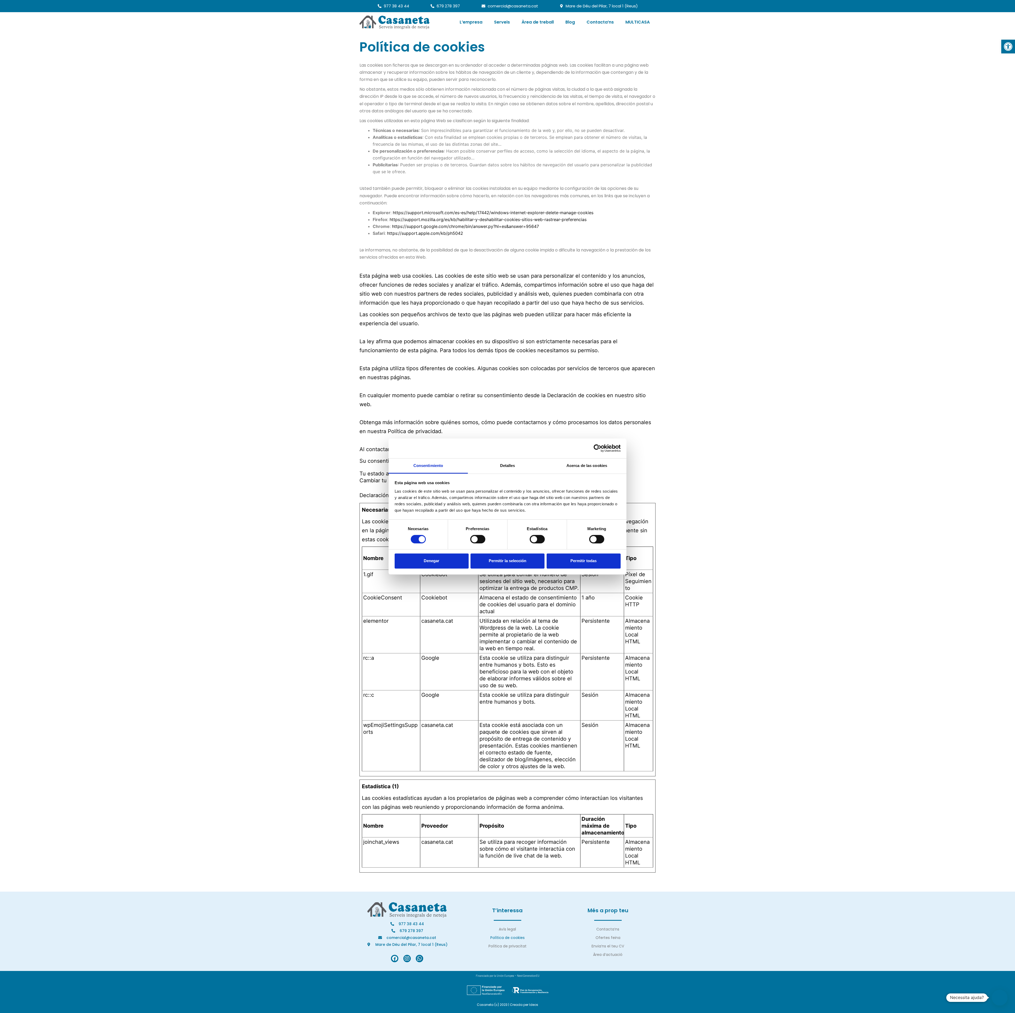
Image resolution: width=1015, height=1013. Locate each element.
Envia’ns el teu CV (608, 946)
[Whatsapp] (419, 958)
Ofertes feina (608, 937)
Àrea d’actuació (607, 954)
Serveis (502, 22)
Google (430, 658)
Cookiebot (434, 597)
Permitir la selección (507, 560)
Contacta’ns (600, 22)
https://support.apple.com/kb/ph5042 (425, 233)
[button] (1008, 46)
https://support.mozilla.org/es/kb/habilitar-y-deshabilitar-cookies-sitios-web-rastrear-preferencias (488, 219)
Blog (570, 22)
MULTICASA (637, 22)
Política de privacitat (507, 946)
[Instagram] (407, 958)
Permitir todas (583, 560)
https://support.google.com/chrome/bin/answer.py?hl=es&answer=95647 (465, 226)
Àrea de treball (538, 22)
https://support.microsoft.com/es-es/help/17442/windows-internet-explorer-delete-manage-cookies (493, 212)
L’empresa (471, 22)
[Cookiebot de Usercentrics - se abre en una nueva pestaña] (597, 448)
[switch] (477, 539)
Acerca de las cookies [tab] (586, 465)
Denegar (431, 560)
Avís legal (507, 929)
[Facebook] (394, 958)
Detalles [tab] (507, 465)
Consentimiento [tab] (428, 465)
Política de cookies (507, 937)
